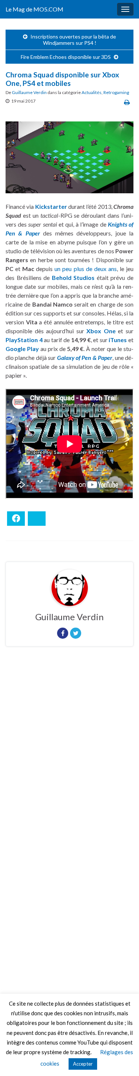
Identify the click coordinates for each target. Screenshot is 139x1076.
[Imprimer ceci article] (127, 102)
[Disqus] (69, 753)
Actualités (92, 92)
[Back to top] (122, 1059)
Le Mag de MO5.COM (34, 9)
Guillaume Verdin (29, 92)
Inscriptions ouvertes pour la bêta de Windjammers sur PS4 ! (73, 39)
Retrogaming (116, 92)
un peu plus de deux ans (85, 268)
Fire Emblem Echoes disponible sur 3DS (66, 57)
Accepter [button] (83, 1064)
